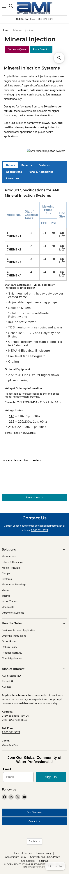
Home (5, 30)
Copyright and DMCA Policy (45, 857)
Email (7, 769)
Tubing (6, 595)
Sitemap (43, 860)
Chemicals (8, 606)
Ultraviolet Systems (13, 612)
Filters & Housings (12, 561)
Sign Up (51, 777)
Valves (5, 590)
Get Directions (34, 812)
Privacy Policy (43, 853)
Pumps (6, 573)
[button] (59, 58)
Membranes (9, 556)
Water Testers (10, 601)
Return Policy (9, 646)
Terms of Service (23, 853)
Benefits (26, 165)
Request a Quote (17, 49)
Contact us (9, 525)
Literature (12, 178)
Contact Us (34, 821)
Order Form (9, 641)
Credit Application (12, 658)
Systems (7, 578)
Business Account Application (19, 630)
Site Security (28, 860)
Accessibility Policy (15, 857)
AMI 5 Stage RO (11, 675)
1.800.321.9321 (44, 19)
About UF (7, 681)
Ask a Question (41, 49)
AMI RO (6, 686)
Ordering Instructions (14, 635)
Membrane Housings (14, 584)
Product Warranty (12, 652)
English (33, 841)
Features (43, 165)
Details (10, 165)
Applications (14, 171)
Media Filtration (11, 567)
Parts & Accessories (41, 171)
